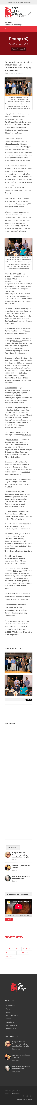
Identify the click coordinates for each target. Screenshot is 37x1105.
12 (19, 952)
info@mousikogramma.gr (24, 1099)
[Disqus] (18, 753)
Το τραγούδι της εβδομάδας (17, 894)
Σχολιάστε (20, 73)
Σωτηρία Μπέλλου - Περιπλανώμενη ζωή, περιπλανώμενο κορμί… (20, 855)
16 (11, 956)
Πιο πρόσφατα (13, 847)
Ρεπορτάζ (22, 49)
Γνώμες (8, 1012)
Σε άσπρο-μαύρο (11, 1025)
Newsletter (27, 2)
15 (7, 956)
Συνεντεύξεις (10, 1005)
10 (10, 952)
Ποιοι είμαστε (11, 2)
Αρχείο (9, 919)
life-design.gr (16, 1093)
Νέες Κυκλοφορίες (12, 1015)
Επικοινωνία (19, 2)
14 (27, 952)
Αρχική (14, 49)
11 (14, 952)
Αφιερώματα (10, 1022)
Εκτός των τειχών (11, 1028)
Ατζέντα (8, 1019)
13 (23, 952)
